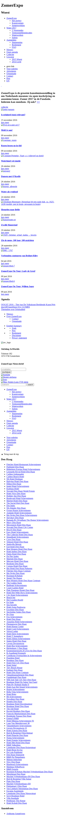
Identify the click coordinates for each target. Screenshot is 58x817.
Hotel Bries (11, 694)
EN (7, 81)
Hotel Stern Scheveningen (17, 634)
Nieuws (9, 50)
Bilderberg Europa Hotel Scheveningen (23, 469)
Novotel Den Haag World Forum (20, 491)
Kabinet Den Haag (14, 670)
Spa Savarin (11, 605)
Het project (16, 20)
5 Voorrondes (17, 30)
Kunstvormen (17, 23)
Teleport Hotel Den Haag (17, 542)
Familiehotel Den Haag (16, 677)
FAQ (14, 47)
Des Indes (10, 505)
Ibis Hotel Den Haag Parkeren (19, 568)
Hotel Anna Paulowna (15, 607)
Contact (9, 76)
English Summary (14, 326)
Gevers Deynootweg (15, 643)
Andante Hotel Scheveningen (19, 513)
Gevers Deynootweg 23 (16, 728)
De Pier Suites (12, 556)
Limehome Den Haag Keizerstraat (21, 747)
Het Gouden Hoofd (14, 600)
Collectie (10, 54)
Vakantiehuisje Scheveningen (18, 726)
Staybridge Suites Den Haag (18, 612)
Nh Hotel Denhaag (14, 479)
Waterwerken (17, 35)
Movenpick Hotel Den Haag (18, 525)
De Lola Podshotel (14, 752)
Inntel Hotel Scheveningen (17, 486)
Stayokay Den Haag (15, 518)
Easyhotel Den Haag (15, 547)
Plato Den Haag (13, 781)
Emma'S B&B (12, 718)
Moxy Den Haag (13, 522)
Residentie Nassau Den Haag (18, 716)
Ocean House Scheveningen (18, 510)
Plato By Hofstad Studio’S (17, 684)
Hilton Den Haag (13, 484)
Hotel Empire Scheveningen (18, 740)
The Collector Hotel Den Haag (19, 534)
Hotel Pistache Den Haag (17, 735)
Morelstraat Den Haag (15, 774)
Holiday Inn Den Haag (16, 496)
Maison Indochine (14, 759)
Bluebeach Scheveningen (17, 764)
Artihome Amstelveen (15, 813)
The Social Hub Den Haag (17, 503)
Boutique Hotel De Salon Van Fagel (21, 682)
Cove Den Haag (13, 539)
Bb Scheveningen (14, 697)
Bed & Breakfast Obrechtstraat (19, 733)
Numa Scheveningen (15, 738)
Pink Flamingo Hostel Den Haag (20, 590)
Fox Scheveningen (14, 617)
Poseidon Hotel (13, 658)
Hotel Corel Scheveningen (17, 629)
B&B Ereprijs (12, 769)
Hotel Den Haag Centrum (17, 672)
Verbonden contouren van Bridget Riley (19, 256)
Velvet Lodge (12, 631)
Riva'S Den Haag (13, 530)
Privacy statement (19, 338)
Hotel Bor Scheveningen (17, 646)
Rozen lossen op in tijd (11, 145)
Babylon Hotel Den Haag (17, 481)
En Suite (10, 602)
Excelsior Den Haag (15, 609)
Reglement (16, 45)
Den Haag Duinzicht (15, 755)
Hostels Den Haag (14, 701)
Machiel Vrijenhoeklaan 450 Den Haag (23, 776)
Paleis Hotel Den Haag (16, 554)
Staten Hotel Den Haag (16, 641)
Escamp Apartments (14, 791)
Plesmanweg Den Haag (16, 624)
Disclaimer (16, 335)
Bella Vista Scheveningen (17, 692)
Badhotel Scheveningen (16, 585)
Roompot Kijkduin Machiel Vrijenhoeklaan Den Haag (29, 772)
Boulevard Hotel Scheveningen (19, 498)
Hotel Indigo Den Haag (16, 551)
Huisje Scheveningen (15, 689)
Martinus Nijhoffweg (15, 767)
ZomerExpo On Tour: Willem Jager (17, 286)
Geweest (10, 57)
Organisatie (11, 73)
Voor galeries (12, 69)
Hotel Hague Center (15, 626)
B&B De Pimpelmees (15, 757)
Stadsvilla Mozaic (14, 544)
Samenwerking (18, 25)
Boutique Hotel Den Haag (17, 706)
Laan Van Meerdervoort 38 (18, 723)
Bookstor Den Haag (15, 563)
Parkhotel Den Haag (15, 467)
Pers (8, 78)
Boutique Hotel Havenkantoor (19, 704)
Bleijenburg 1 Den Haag (16, 648)
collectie (4, 107)
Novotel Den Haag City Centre (19, 527)
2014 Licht (16, 62)
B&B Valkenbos (13, 745)
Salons (15, 37)
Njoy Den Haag (13, 762)
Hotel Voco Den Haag (15, 493)
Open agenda (12, 52)
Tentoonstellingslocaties (22, 33)
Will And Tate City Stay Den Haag (21, 680)
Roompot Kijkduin (14, 576)
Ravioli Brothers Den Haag (18, 711)
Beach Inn (10, 597)
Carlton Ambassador (15, 474)
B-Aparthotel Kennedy (16, 653)
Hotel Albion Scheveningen (18, 638)
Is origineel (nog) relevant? (13, 115)
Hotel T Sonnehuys (14, 636)
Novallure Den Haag (15, 699)
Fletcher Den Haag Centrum (18, 571)
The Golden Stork (14, 583)
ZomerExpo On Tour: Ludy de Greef (18, 271)
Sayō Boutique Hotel (15, 796)
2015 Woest (17, 59)
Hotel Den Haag (13, 619)
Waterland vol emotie (11, 161)
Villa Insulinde (12, 798)
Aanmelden (11, 40)
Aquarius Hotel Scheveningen (19, 622)
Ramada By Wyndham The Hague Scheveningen (27, 520)
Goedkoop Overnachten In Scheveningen (24, 655)
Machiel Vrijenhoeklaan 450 (18, 784)
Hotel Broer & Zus (14, 750)
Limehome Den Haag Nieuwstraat (21, 793)
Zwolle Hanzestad (9, 225)
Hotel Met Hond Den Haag (18, 742)
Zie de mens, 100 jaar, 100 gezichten (17, 240)
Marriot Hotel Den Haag (16, 501)
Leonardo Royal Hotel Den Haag (20, 472)
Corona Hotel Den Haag (16, 566)
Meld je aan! (7, 130)
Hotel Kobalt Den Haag (16, 803)
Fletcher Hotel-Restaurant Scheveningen (23, 464)
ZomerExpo (11, 18)
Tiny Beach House (14, 667)
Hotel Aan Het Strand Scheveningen (21, 687)
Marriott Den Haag (14, 559)
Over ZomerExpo (14, 316)
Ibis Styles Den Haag (15, 573)
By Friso (10, 614)
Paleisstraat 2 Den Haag (16, 786)
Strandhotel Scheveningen (17, 537)
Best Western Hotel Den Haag (19, 549)
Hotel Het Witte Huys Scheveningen (21, 593)
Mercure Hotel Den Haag (17, 561)
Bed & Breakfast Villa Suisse (18, 779)
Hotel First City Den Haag (17, 663)
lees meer (5, 122)
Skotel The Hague (14, 578)
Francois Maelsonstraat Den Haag (20, 713)
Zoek (14, 328)
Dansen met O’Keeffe (11, 176)
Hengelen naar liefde (10, 209)
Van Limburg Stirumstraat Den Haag (22, 788)
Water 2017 (11, 28)
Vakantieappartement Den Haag (20, 675)
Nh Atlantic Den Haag (16, 508)
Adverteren (11, 71)
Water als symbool (9, 192)
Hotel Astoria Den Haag (16, 730)
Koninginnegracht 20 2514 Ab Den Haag (24, 651)
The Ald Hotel (12, 709)
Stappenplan (17, 42)
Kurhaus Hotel (12, 489)
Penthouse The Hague (15, 801)
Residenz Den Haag (15, 660)
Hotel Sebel (11, 665)
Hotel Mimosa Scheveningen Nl (20, 721)
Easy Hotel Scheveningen (17, 532)
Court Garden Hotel (14, 588)
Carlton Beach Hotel (15, 476)
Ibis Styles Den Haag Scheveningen (21, 515)
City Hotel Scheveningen (17, 595)
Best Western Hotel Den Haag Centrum (23, 580)
